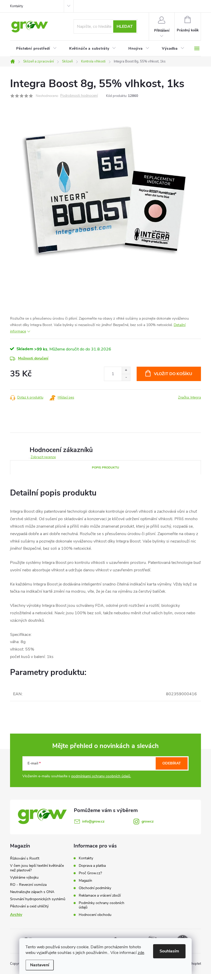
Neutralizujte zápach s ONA (32, 891)
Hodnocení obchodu (95, 914)
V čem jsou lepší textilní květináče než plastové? (37, 868)
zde (141, 952)
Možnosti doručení (33, 358)
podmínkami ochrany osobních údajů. (101, 776)
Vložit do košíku (173, 374)
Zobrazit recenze (43, 457)
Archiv (16, 915)
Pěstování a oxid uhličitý (29, 906)
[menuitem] (36, 49)
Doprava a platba (92, 865)
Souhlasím (169, 951)
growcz (148, 821)
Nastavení (39, 965)
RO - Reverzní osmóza (28, 884)
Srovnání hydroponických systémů (37, 899)
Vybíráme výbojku (24, 877)
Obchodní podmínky (95, 888)
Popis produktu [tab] (105, 467)
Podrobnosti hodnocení (79, 96)
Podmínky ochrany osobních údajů (101, 905)
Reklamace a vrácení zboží (100, 895)
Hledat (125, 26)
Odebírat (171, 763)
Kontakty (16, 6)
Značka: (189, 397)
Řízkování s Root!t (24, 858)
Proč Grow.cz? (90, 873)
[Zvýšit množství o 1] (126, 370)
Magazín (85, 880)
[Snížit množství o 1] (126, 377)
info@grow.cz (93, 821)
